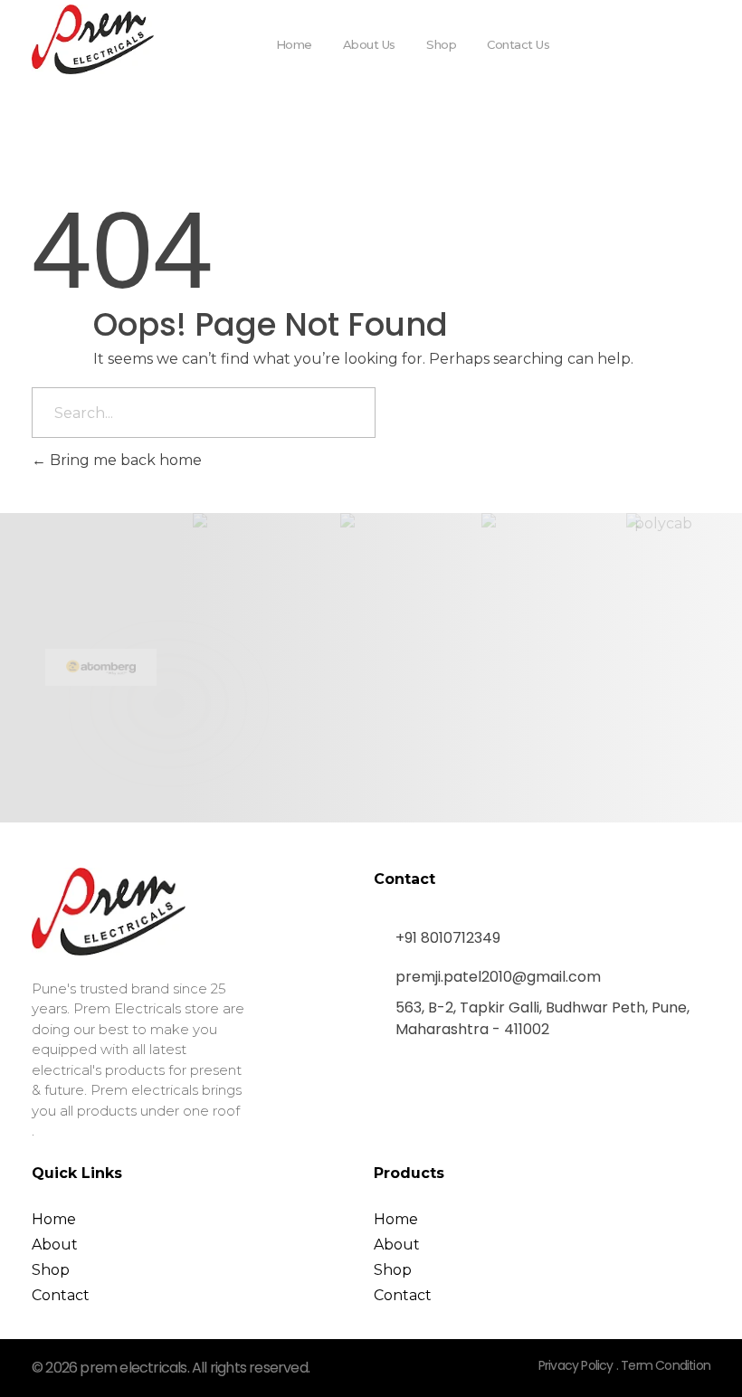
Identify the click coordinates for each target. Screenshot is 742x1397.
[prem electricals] (93, 39)
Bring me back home (124, 460)
